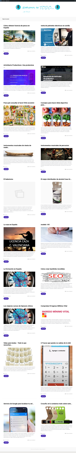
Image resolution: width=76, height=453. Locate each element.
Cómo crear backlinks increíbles (53, 269)
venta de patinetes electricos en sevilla (55, 26)
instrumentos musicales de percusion (55, 145)
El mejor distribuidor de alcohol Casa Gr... (56, 179)
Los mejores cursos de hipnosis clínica (18, 306)
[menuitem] (1, 1)
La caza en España (10, 225)
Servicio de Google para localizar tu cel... (19, 404)
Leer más (6, 53)
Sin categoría (44, 55)
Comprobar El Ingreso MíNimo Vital (54, 306)
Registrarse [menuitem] (7, 0)
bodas (6, 373)
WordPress (43, 449)
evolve (31, 449)
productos (43, 90)
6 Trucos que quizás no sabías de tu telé (56, 343)
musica (6, 166)
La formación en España (13, 269)
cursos (6, 214)
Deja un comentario (69, 55)
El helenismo (8, 179)
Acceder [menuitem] (3, 0)
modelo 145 (45, 225)
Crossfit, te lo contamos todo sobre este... (56, 404)
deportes (43, 135)
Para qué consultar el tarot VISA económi (19, 103)
